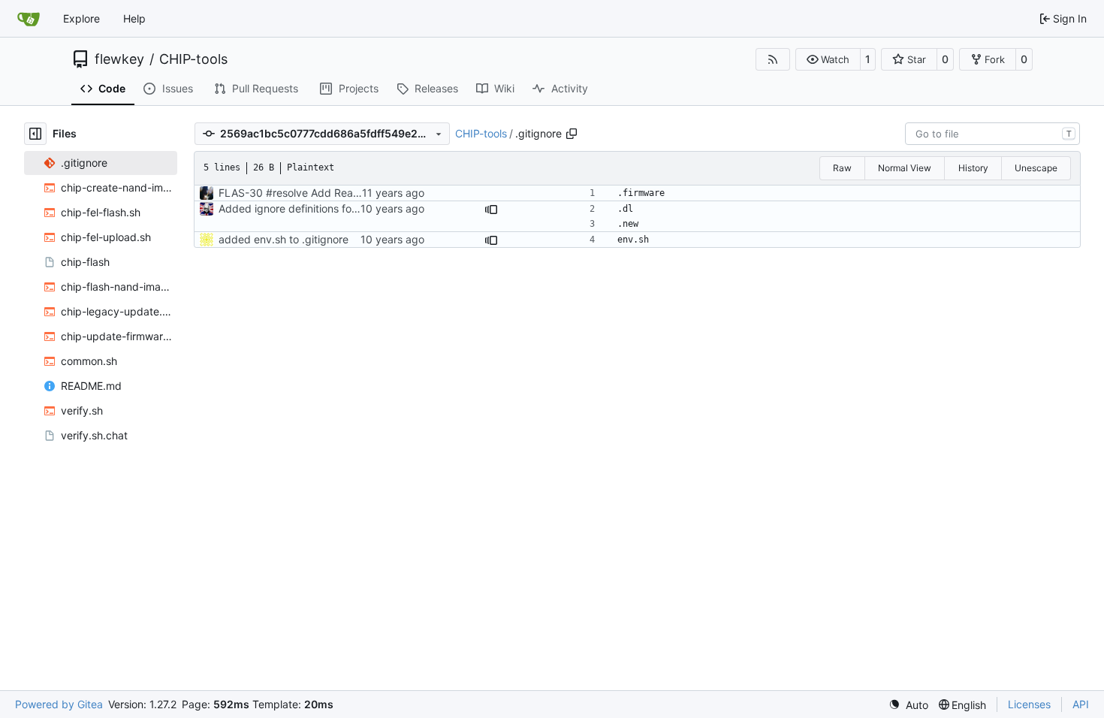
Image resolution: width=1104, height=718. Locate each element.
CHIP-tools (193, 59)
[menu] (908, 704)
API (1080, 704)
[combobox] (992, 133)
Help (134, 18)
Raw (842, 167)
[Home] (29, 18)
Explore (81, 18)
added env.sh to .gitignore (283, 239)
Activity (569, 88)
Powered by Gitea (59, 704)
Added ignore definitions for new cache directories (342, 208)
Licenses (1029, 704)
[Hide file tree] (35, 133)
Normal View (904, 167)
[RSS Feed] (773, 59)
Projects (359, 88)
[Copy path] (571, 133)
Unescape (1036, 167)
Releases (436, 88)
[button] (828, 59)
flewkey (119, 59)
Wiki (504, 88)
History (973, 167)
